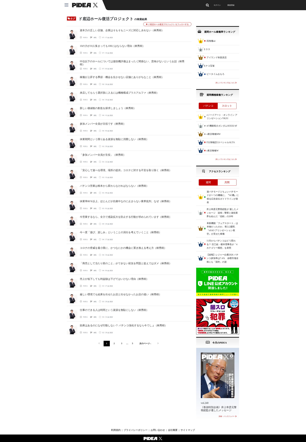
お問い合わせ (158, 430)
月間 (226, 182)
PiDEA (85, 37)
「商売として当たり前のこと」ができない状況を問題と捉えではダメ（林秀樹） (126, 263)
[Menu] (68, 5)
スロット (227, 105)
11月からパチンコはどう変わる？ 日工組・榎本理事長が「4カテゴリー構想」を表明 (222, 244)
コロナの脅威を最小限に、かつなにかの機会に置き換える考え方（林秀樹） (123, 248)
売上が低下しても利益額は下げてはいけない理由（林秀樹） (114, 279)
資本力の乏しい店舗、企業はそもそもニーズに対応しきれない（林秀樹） (122, 30)
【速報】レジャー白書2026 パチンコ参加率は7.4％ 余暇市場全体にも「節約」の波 (222, 258)
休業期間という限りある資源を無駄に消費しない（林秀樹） (114, 139)
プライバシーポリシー (136, 430)
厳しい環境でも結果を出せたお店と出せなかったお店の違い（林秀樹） (120, 294)
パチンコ (208, 105)
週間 (208, 182)
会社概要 (173, 430)
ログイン (217, 5)
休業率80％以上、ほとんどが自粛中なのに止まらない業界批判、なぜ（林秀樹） (126, 201)
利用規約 (116, 430)
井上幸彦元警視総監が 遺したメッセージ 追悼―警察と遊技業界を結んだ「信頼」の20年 (222, 213)
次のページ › (145, 343)
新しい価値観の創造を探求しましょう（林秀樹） (108, 108)
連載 (95, 37)
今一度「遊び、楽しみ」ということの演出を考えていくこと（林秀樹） (120, 232)
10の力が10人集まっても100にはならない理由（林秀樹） (112, 46)
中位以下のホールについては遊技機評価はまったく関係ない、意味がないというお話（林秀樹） (132, 63)
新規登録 (230, 5)
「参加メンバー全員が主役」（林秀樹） (103, 154)
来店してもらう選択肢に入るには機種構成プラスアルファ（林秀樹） (119, 92)
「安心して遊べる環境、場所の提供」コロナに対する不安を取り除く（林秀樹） (126, 170)
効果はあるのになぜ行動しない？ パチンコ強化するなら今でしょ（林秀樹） (123, 325)
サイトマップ (188, 430)
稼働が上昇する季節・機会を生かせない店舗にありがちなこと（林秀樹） (122, 77)
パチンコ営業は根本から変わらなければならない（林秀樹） (114, 185)
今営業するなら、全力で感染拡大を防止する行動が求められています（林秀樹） (126, 217)
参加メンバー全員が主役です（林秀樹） (103, 123)
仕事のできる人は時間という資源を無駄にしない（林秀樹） (114, 310)
